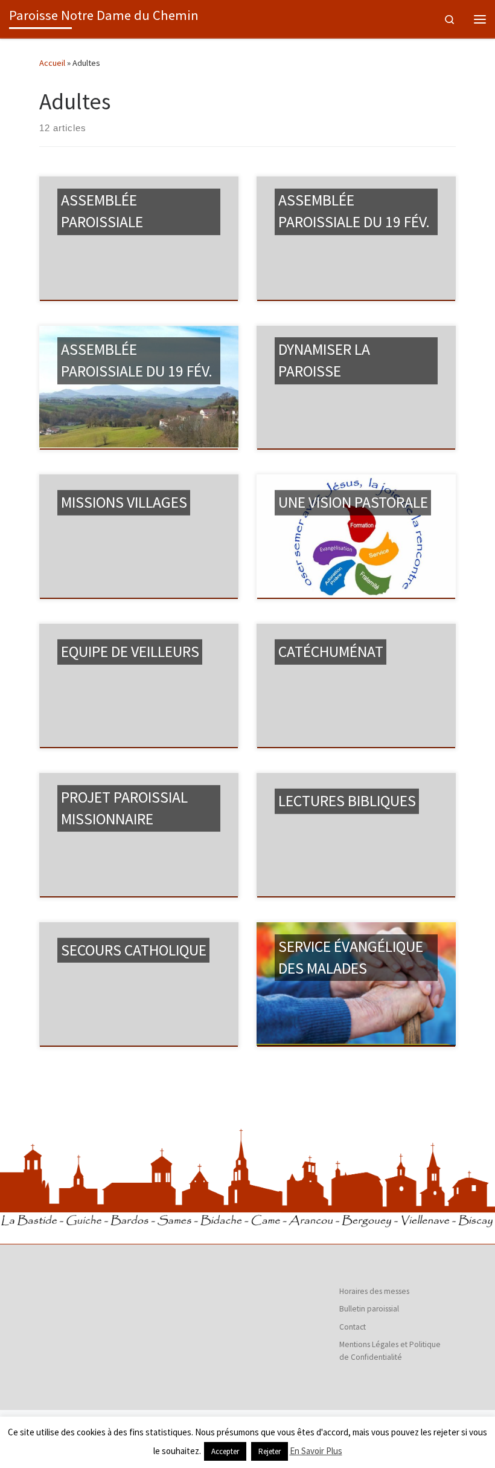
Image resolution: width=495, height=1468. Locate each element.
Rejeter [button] (269, 1451)
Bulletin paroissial (369, 1309)
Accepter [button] (225, 1451)
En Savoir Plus (316, 1451)
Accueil (52, 62)
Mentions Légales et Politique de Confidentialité (390, 1350)
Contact (352, 1327)
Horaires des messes (374, 1291)
